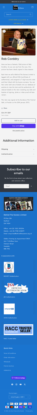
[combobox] (18, 14)
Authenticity (7, 370)
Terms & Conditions (10, 353)
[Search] (30, 14)
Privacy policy (29, 411)
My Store (11, 411)
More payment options (18, 130)
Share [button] (5, 108)
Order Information (9, 357)
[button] (4, 7)
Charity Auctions (9, 366)
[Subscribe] (31, 186)
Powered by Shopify (19, 411)
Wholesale (7, 362)
